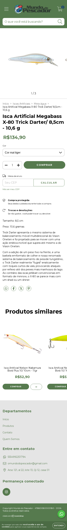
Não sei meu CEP (11, 189)
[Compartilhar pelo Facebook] (14, 289)
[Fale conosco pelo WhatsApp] (61, 514)
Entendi (59, 525)
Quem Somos (11, 439)
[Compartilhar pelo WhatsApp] (6, 288)
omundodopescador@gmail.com (27, 463)
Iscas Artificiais (21, 103)
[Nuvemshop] (13, 516)
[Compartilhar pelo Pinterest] (28, 289)
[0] (60, 9)
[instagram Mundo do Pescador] (6, 492)
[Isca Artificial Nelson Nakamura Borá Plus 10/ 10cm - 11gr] (36, 387)
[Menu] (6, 9)
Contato (7, 432)
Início (6, 103)
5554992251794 (17, 456)
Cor (4, 145)
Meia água (40, 103)
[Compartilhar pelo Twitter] (21, 289)
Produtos (8, 425)
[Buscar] (60, 22)
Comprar (15, 386)
